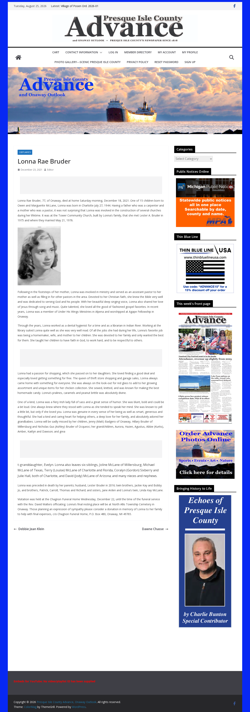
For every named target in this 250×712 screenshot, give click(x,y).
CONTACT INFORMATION (81, 52)
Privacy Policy (137, 62)
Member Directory (138, 52)
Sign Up (190, 62)
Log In (113, 52)
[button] (100, 52)
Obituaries (25, 152)
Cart (55, 52)
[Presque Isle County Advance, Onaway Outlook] (18, 57)
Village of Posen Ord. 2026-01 (79, 6)
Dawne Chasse (153, 529)
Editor (50, 169)
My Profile (190, 52)
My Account (167, 52)
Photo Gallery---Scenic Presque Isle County (87, 62)
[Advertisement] (91, 185)
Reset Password (166, 62)
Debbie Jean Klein (31, 529)
